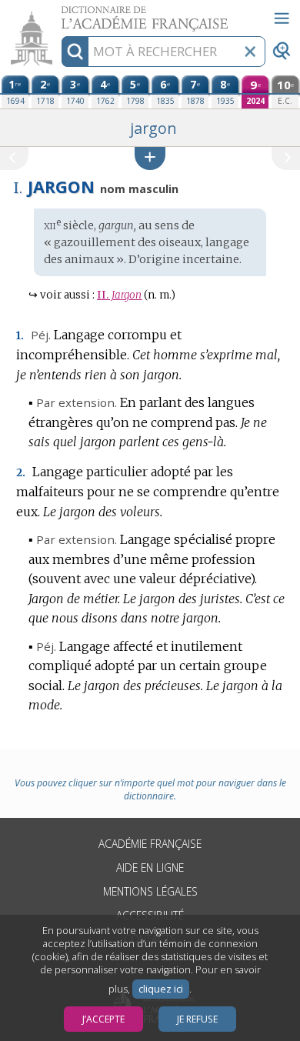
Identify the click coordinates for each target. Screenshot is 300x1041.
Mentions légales (150, 891)
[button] (150, 158)
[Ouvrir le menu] (281, 18)
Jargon (119, 295)
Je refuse (197, 1019)
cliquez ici (160, 989)
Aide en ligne (150, 867)
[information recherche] (75, 51)
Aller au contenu (59, 13)
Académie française (150, 843)
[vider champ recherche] (250, 51)
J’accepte (103, 1019)
